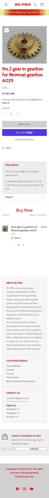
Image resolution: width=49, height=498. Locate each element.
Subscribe (34, 449)
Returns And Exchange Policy (20, 381)
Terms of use (12, 377)
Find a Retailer (13, 365)
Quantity (6, 108)
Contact (10, 369)
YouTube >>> (12, 416)
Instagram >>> (13, 412)
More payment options (24, 139)
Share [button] (8, 148)
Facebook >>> (13, 409)
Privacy (10, 373)
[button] (6, 4)
